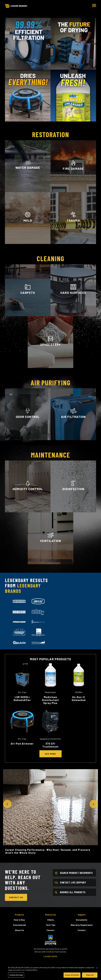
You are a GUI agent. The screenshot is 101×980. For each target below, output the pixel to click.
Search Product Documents (76, 872)
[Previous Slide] (7, 804)
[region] (50, 972)
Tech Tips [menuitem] (50, 925)
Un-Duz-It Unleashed (79, 698)
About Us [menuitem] (19, 930)
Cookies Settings (16, 975)
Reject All (89, 975)
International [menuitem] (19, 925)
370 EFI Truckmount (50, 745)
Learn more (28, 438)
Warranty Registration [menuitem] (82, 925)
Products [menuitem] (19, 914)
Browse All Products (72, 892)
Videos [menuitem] (50, 919)
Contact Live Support (73, 882)
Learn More (28, 189)
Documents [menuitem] (81, 919)
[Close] (97, 968)
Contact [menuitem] (82, 930)
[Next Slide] (93, 804)
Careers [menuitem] (50, 930)
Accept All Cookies (72, 975)
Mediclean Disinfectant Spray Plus (50, 700)
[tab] (19, 601)
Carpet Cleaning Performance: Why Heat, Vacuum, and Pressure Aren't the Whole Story (47, 851)
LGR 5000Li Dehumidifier (22, 698)
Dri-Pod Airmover (22, 743)
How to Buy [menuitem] (19, 919)
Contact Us (16, 897)
